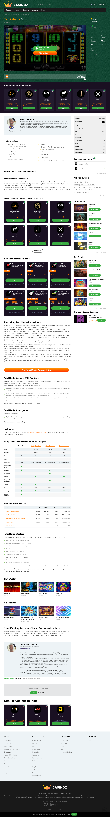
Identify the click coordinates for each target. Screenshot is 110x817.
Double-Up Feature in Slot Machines (84, 185)
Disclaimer (64, 743)
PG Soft (6, 619)
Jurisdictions (36, 764)
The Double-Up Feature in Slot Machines (86, 190)
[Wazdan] (103, 122)
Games (17, 10)
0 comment (94, 21)
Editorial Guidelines (66, 752)
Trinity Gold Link (36, 446)
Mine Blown (92, 204)
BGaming (91, 244)
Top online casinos (9, 758)
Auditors (34, 770)
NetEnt (90, 206)
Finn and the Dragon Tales (95, 223)
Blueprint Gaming (26, 621)
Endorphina (91, 291)
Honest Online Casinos (10, 755)
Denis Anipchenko (12, 131)
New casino (7, 740)
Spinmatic (58, 619)
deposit (53, 298)
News (43, 10)
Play (12, 108)
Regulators (35, 767)
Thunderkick (91, 262)
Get (15, 280)
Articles (35, 10)
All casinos (37, 250)
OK (74, 814)
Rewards (6, 767)
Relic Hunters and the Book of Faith (15, 518)
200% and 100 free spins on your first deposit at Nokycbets (97, 316)
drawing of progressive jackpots (37, 432)
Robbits (91, 298)
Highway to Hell (10, 525)
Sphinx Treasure (50, 446)
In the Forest (9, 522)
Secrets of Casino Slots (81, 182)
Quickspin (91, 300)
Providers (7, 770)
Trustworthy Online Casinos (12, 749)
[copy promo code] (14, 105)
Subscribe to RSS (55, 810)
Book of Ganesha (93, 289)
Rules (6, 761)
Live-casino (35, 752)
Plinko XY (91, 242)
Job (62, 749)
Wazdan (6, 595)
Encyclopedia (8, 773)
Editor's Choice (9, 298)
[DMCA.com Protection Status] (54, 805)
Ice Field (91, 232)
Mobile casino (36, 749)
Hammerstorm (64, 446)
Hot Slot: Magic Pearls (12, 515)
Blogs (90, 740)
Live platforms (36, 776)
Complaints (35, 755)
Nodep (7, 270)
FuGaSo (41, 619)
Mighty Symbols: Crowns (12, 511)
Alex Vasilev (18, 678)
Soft (33, 761)
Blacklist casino (8, 743)
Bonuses (26, 10)
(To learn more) (66, 814)
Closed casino (8, 746)
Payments (35, 743)
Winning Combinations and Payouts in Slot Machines (89, 187)
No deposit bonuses (10, 764)
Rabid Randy (92, 213)
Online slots (7, 752)
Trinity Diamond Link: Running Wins (96, 280)
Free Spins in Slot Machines (82, 192)
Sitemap (34, 773)
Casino (8, 10)
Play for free (95, 209)
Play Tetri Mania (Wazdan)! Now (37, 370)
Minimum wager (32, 298)
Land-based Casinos (38, 758)
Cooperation (64, 740)
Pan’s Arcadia (92, 260)
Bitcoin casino (36, 746)
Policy (62, 746)
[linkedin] (21, 648)
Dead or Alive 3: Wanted (95, 269)
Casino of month (37, 740)
